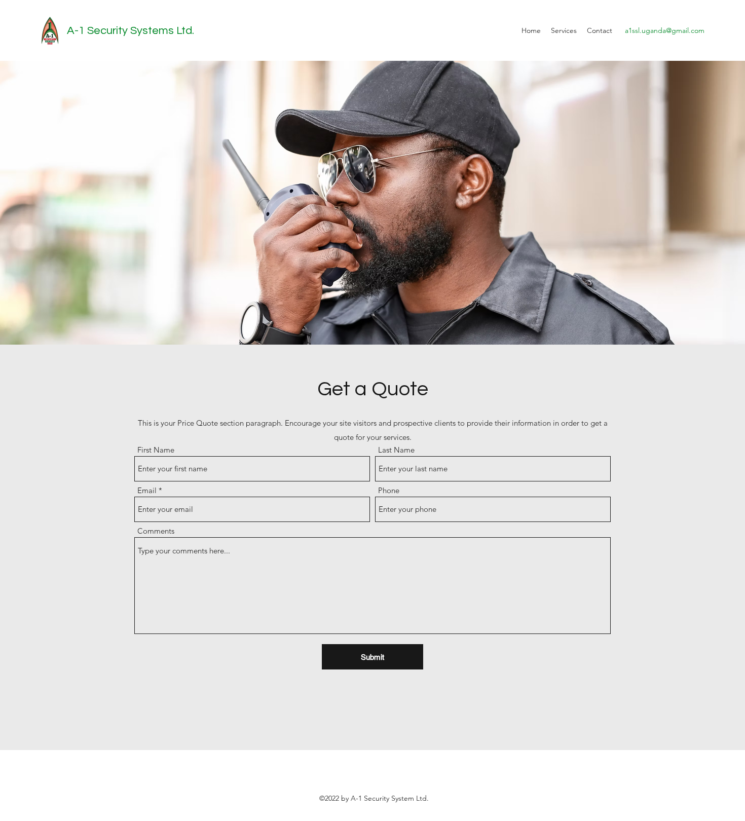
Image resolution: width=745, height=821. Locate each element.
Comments (155, 531)
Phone (388, 490)
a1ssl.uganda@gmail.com (664, 30)
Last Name (396, 450)
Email (147, 490)
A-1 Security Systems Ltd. (130, 30)
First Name (155, 450)
